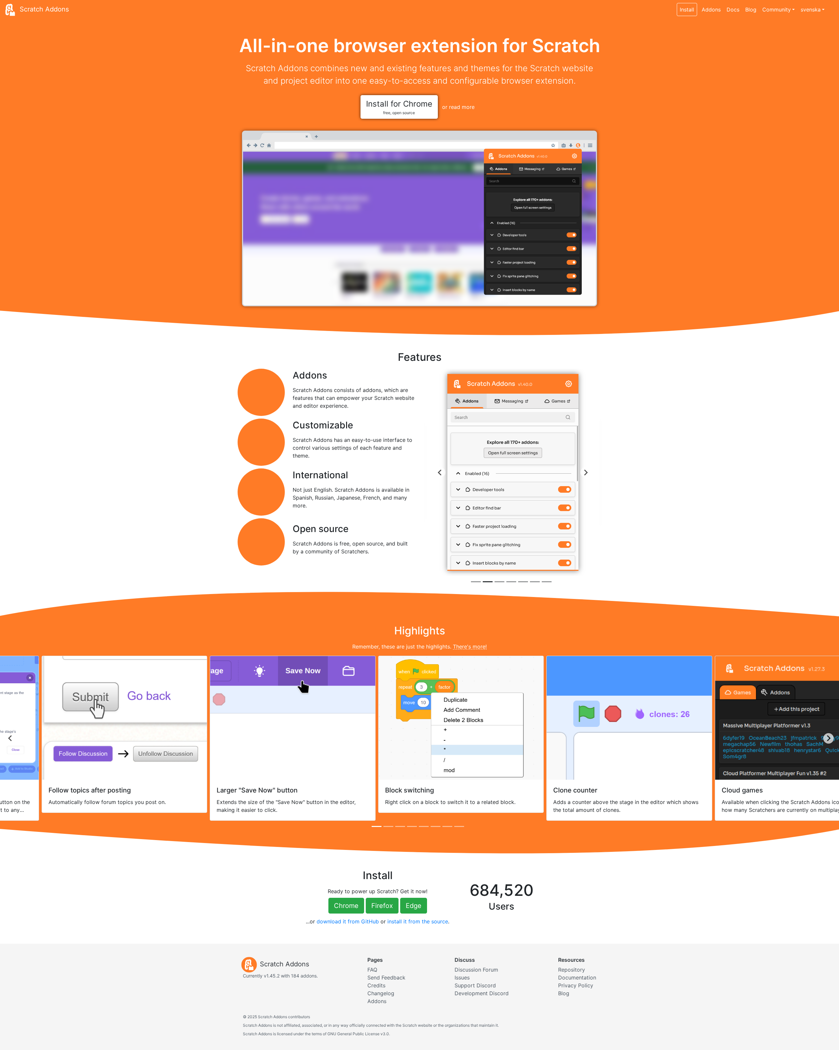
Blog (750, 9)
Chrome (346, 906)
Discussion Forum (476, 969)
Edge (413, 906)
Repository (571, 969)
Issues (462, 977)
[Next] (585, 472)
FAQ (372, 969)
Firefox (382, 906)
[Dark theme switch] (831, 6)
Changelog (380, 993)
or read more (458, 107)
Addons (711, 9)
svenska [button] (811, 9)
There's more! (470, 646)
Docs (733, 9)
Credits (376, 985)
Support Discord (475, 985)
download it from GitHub (348, 921)
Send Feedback (386, 977)
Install (687, 9)
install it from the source (417, 921)
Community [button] (776, 9)
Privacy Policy (575, 985)
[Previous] (440, 472)
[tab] (476, 582)
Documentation (577, 977)
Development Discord (482, 993)
